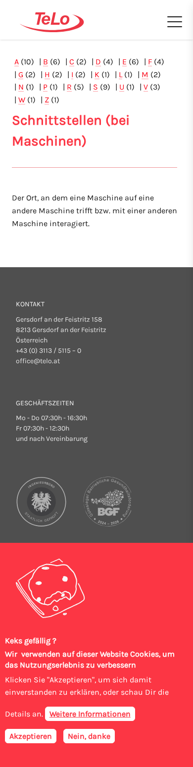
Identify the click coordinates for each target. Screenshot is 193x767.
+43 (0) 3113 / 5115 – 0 (48, 350)
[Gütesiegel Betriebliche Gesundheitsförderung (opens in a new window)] (105, 501)
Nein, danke (89, 736)
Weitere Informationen (90, 714)
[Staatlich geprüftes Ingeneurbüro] (42, 501)
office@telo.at (38, 361)
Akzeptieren (30, 736)
